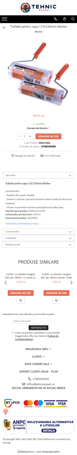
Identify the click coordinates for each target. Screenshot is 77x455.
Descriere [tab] (10, 175)
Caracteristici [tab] (12, 231)
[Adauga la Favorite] (20, 300)
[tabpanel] (38, 74)
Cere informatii (51, 155)
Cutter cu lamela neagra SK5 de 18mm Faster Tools (56, 275)
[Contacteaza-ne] (56, 19)
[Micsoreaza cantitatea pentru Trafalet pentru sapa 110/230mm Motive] (19, 136)
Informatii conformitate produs (22, 223)
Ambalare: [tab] (11, 238)
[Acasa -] (38, 8)
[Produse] (5, 20)
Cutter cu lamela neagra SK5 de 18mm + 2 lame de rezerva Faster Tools (20, 275)
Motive (38, 31)
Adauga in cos (48, 136)
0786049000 (40, 379)
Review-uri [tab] (13, 244)
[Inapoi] (2, 27)
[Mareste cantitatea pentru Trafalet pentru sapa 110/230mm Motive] (30, 136)
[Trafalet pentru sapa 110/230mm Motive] (38, 74)
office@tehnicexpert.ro (40, 384)
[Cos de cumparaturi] (64, 19)
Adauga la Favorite (24, 155)
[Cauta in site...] (73, 19)
